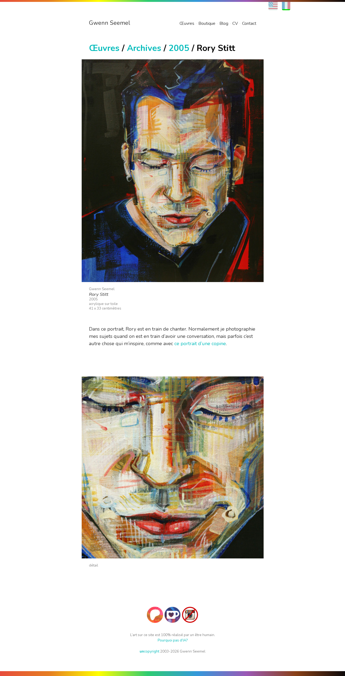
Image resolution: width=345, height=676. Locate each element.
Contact (249, 23)
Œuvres (187, 23)
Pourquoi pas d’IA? (173, 640)
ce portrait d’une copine (200, 343)
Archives (144, 48)
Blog (223, 23)
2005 (179, 48)
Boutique (206, 23)
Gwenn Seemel (109, 23)
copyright (149, 651)
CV (235, 23)
